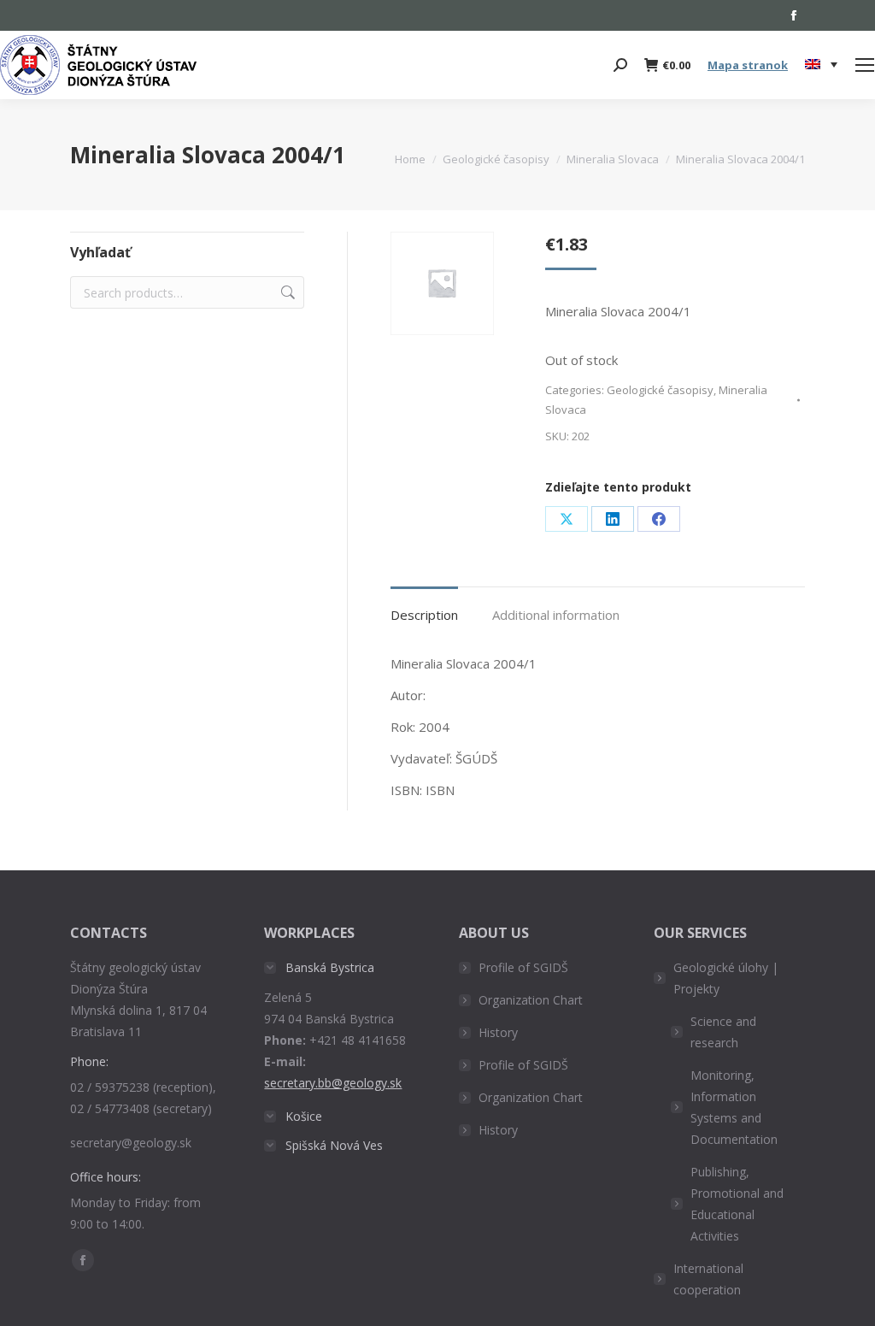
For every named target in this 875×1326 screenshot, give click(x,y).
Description (424, 614)
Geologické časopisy (660, 390)
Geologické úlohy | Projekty (725, 978)
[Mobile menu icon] (864, 65)
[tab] (424, 606)
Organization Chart (531, 1000)
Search (286, 292)
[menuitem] (821, 65)
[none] (821, 65)
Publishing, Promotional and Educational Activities (737, 1204)
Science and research (723, 1032)
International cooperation (708, 1279)
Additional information (556, 614)
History (498, 1032)
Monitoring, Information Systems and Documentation (734, 1107)
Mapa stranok (748, 65)
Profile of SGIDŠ (523, 967)
